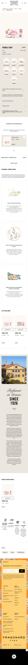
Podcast (16, 600)
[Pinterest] (14, 640)
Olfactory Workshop (7, 619)
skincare (5, 552)
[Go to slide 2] (24, 90)
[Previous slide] (22, 348)
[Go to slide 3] (25, 90)
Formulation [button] (5, 105)
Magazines (16, 602)
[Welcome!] (14, 2)
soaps (12, 552)
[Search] (5, 3)
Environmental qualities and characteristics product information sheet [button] (12, 111)
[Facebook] (12, 640)
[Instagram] (10, 640)
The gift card (5, 616)
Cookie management (7, 601)
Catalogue (16, 597)
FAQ (4, 588)
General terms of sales (8, 590)
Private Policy (6, 599)
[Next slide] (25, 348)
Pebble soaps (21, 552)
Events (15, 595)
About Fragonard (18, 589)
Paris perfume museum (8, 628)
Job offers (16, 619)
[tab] (14, 101)
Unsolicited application (19, 616)
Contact (16, 605)
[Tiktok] (16, 640)
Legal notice (5, 593)
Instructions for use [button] (7, 101)
